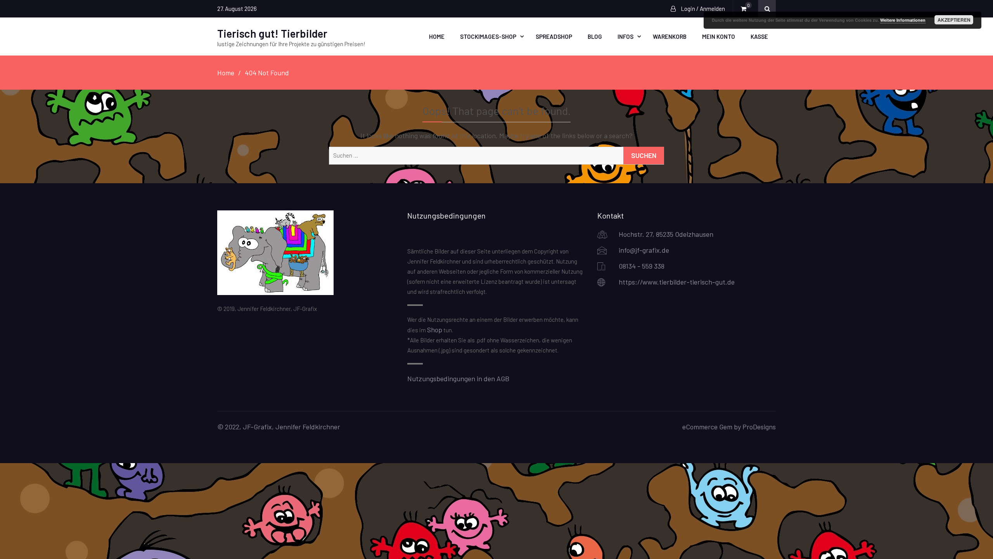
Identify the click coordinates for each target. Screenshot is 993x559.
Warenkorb (670, 36)
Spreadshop (554, 36)
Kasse (759, 36)
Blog (595, 36)
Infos (625, 36)
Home (437, 36)
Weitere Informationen (903, 20)
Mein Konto (718, 36)
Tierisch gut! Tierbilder (272, 33)
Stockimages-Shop (488, 36)
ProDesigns (759, 426)
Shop (434, 329)
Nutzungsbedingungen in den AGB (458, 378)
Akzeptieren (954, 19)
